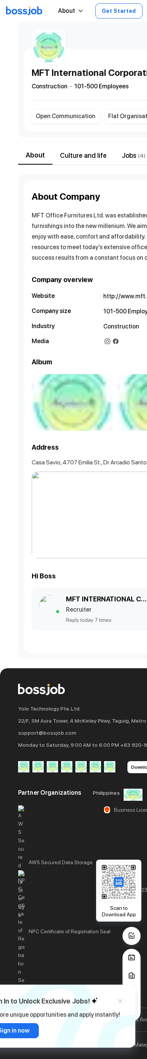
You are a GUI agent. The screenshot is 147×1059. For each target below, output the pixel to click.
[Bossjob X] (81, 767)
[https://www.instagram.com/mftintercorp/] (107, 341)
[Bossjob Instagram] (52, 767)
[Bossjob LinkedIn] (38, 767)
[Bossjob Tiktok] (95, 767)
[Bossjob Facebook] (23, 767)
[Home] (24, 10)
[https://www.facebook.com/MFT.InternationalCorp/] (116, 341)
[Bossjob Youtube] (66, 767)
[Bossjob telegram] (109, 767)
